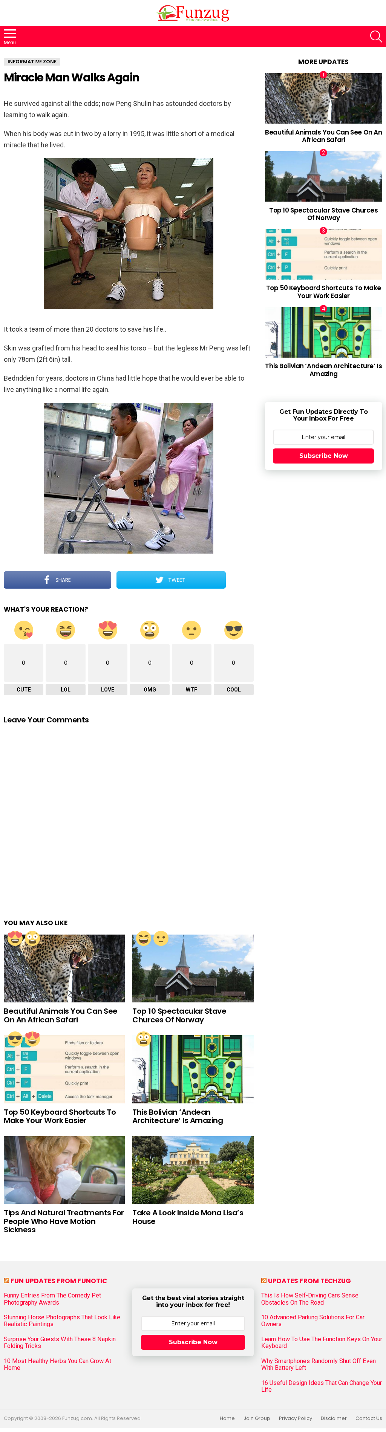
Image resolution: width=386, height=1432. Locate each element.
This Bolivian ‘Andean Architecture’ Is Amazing (177, 1116)
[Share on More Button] (239, 580)
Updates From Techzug (309, 1280)
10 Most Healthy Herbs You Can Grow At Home (57, 1364)
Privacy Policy (295, 1418)
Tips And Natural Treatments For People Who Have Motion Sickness (64, 1221)
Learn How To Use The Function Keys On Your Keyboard (321, 1342)
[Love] (15, 938)
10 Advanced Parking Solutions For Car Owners (313, 1321)
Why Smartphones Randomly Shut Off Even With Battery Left (318, 1364)
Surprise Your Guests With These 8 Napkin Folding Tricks (60, 1342)
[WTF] (160, 938)
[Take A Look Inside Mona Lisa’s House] (192, 1170)
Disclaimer (334, 1418)
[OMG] (32, 938)
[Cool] (15, 1038)
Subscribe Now (323, 455)
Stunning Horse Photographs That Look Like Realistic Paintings (62, 1321)
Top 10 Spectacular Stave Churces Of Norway (179, 1015)
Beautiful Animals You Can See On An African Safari (61, 1015)
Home (227, 1418)
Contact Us (368, 1418)
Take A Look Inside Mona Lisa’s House (187, 1217)
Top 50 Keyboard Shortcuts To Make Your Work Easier (60, 1116)
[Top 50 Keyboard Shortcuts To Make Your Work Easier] (64, 1069)
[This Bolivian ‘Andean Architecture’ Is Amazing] (192, 1069)
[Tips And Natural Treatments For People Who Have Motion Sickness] (64, 1170)
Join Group (257, 1418)
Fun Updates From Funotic (59, 1280)
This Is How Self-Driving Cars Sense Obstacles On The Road (309, 1299)
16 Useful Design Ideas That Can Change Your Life (321, 1386)
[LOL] (143, 938)
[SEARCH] (376, 36)
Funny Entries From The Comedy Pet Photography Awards (52, 1299)
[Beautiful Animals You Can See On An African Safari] (64, 969)
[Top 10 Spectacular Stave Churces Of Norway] (192, 969)
